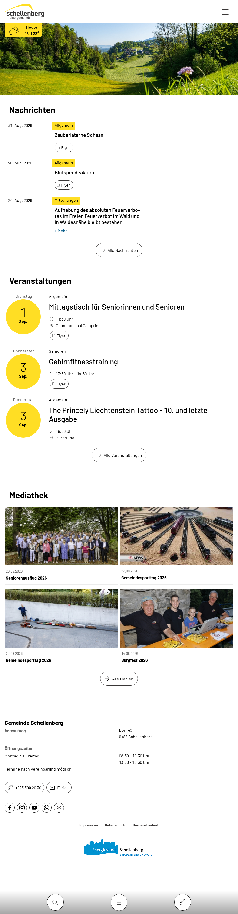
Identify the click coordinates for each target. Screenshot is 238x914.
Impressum (88, 825)
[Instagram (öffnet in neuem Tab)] (22, 808)
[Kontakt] (182, 902)
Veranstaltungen (40, 281)
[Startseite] (119, 848)
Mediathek (28, 495)
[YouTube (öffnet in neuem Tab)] (34, 808)
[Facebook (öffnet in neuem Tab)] (10, 808)
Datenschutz (115, 825)
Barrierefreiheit (146, 825)
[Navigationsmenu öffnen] (225, 11)
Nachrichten (32, 110)
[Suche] (55, 902)
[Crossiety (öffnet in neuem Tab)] (59, 808)
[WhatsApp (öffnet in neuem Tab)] (47, 808)
